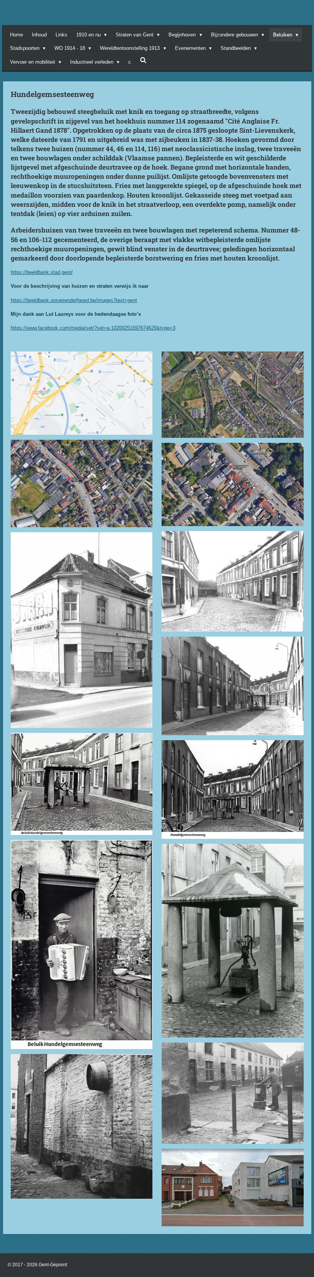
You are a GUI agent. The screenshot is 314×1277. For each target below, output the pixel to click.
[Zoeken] (143, 60)
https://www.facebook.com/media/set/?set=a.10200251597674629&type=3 (93, 328)
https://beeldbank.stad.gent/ (42, 272)
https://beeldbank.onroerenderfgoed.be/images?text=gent (74, 300)
